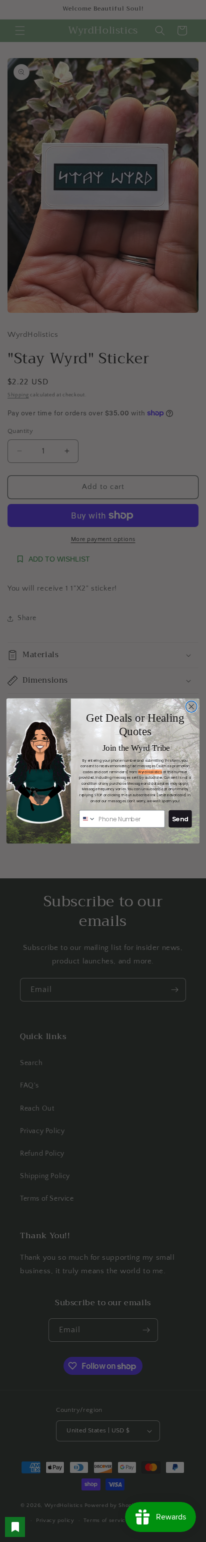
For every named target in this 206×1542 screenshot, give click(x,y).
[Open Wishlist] (15, 1527)
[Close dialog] (191, 706)
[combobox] (88, 818)
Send (180, 818)
